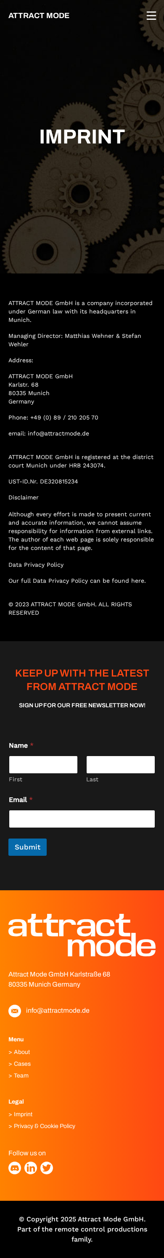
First (15, 779)
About (22, 1052)
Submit (27, 847)
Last (92, 779)
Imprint (23, 1114)
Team (21, 1075)
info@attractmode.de (58, 433)
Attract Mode (38, 15)
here (136, 580)
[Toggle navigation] (151, 15)
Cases (22, 1064)
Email (21, 800)
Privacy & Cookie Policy (44, 1126)
